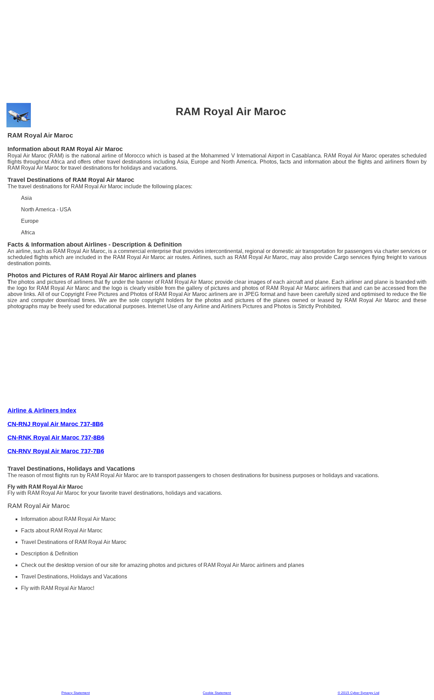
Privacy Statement (75, 693)
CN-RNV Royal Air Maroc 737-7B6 (55, 451)
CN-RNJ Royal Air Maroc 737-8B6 (55, 424)
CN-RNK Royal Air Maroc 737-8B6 (55, 437)
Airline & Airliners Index (41, 410)
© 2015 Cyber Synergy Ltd (358, 693)
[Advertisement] (217, 50)
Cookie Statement (217, 693)
